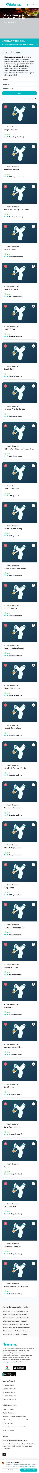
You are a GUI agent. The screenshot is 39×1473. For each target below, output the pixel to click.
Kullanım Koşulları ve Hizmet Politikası (16, 1420)
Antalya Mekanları (9, 1396)
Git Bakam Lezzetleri (12, 1246)
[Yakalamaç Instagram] (4, 1454)
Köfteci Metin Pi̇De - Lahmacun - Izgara (19, 449)
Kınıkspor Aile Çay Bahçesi (14, 409)
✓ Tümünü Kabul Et (29, 1470)
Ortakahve (8, 1007)
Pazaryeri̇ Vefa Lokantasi (14, 648)
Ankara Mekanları (8, 1392)
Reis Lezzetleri (10, 1206)
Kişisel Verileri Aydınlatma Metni (14, 1427)
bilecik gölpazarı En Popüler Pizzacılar (16, 1324)
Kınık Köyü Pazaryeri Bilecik (15, 768)
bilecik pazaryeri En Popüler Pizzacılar (16, 1328)
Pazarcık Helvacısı (11, 289)
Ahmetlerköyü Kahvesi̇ (13, 848)
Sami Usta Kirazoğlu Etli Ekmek (16, 209)
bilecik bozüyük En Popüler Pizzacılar (16, 1314)
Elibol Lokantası (10, 608)
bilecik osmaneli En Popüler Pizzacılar (16, 1318)
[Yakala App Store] (19, 1368)
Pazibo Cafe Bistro (11, 489)
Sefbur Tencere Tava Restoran (16, 1286)
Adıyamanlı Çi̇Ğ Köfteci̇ (13, 1047)
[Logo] (10, 1344)
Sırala (18, 52)
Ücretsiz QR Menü (9, 1399)
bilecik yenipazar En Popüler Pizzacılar (16, 1331)
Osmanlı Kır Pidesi (11, 967)
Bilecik (9, 127)
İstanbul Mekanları (9, 1389)
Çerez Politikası (8, 1409)
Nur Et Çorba (9, 329)
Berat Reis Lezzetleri (12, 1127)
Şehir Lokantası (10, 249)
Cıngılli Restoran (10, 129)
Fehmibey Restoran (11, 169)
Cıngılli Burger (9, 369)
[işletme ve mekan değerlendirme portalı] (3, 4)
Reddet (10, 1470)
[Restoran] (5, 106)
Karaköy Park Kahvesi (12, 728)
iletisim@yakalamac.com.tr (18, 1440)
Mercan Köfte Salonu (12, 808)
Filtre (7, 52)
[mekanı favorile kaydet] (33, 106)
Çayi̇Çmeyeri (9, 1087)
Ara (19, 93)
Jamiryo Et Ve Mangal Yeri (14, 927)
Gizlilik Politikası (8, 1413)
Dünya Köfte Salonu (12, 688)
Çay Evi (7, 1167)
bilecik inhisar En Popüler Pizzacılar (15, 1334)
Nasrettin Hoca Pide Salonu (15, 568)
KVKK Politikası (7, 1423)
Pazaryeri (15, 127)
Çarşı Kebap (9, 887)
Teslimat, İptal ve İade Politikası (14, 1416)
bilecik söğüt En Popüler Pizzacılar (15, 1321)
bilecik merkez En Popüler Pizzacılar (15, 1311)
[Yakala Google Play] (9, 1374)
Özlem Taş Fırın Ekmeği (13, 528)
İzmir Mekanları (8, 1385)
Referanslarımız (8, 1430)
